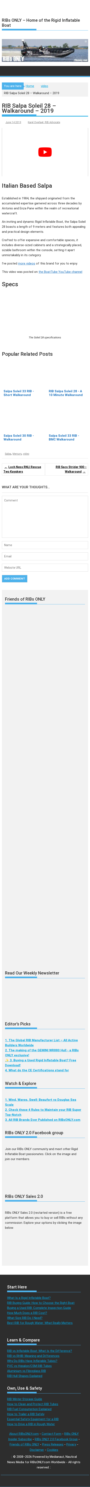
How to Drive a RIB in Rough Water (31, 1424)
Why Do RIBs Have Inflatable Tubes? (32, 1361)
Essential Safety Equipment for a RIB (33, 1419)
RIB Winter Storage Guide (24, 1399)
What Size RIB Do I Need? (24, 1318)
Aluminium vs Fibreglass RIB (26, 1371)
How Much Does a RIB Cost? (27, 1313)
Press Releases (52, 1444)
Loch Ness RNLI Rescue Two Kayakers (22, 469)
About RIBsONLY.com (24, 1434)
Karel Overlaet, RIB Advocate (44, 122)
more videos (26, 263)
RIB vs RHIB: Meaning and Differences (33, 1356)
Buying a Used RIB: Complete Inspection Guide (39, 1308)
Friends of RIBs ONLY (24, 1444)
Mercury (17, 453)
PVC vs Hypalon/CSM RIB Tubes (29, 1366)
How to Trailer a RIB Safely (25, 1414)
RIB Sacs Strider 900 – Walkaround (71, 469)
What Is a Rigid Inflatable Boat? (29, 1298)
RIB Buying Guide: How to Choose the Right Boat (41, 1303)
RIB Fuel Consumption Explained (29, 1409)
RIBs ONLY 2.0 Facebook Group (56, 1439)
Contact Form (51, 1434)
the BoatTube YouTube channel (60, 272)
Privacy (71, 1444)
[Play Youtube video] (45, 152)
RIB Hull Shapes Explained (24, 1376)
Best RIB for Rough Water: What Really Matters (40, 1323)
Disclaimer (37, 1450)
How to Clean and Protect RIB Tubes (32, 1404)
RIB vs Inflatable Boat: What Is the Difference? (39, 1351)
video (26, 453)
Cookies (52, 1450)
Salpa (8, 453)
